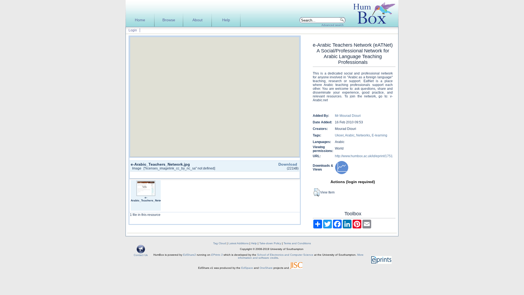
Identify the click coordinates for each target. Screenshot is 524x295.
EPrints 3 (217, 254)
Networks (363, 135)
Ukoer (339, 135)
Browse (168, 20)
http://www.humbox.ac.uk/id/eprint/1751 (364, 156)
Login (133, 30)
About (197, 20)
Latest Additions (238, 243)
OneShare (266, 267)
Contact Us (141, 255)
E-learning (379, 135)
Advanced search (332, 24)
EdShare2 (189, 254)
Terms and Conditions (297, 243)
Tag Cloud (219, 243)
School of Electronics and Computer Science (285, 254)
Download (287, 164)
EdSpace (247, 267)
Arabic (350, 135)
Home (140, 20)
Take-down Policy (270, 243)
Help (226, 20)
